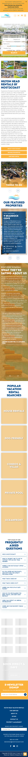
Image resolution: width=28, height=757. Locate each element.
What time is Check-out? (10, 583)
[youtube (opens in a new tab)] (14, 746)
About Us (14, 713)
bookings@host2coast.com (14, 742)
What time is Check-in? (9, 578)
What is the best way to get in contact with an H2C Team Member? (12, 560)
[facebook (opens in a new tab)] (10, 746)
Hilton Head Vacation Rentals (14, 708)
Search (14, 53)
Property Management (14, 722)
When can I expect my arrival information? (11, 601)
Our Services (14, 710)
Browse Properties (14, 152)
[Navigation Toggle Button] (25, 15)
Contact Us (14, 719)
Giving (14, 716)
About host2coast (14, 148)
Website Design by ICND (17, 755)
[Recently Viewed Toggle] (18, 15)
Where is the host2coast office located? (12, 566)
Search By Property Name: (14, 726)
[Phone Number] (15, 15)
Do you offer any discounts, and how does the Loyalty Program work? (12, 573)
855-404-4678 (14, 739)
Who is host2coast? (9, 554)
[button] (18, 190)
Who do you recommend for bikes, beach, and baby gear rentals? (11, 594)
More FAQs (6, 611)
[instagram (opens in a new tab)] (17, 746)
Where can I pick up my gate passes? (11, 588)
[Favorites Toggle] (22, 15)
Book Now (14, 675)
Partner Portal (14, 156)
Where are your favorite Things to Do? (12, 606)
